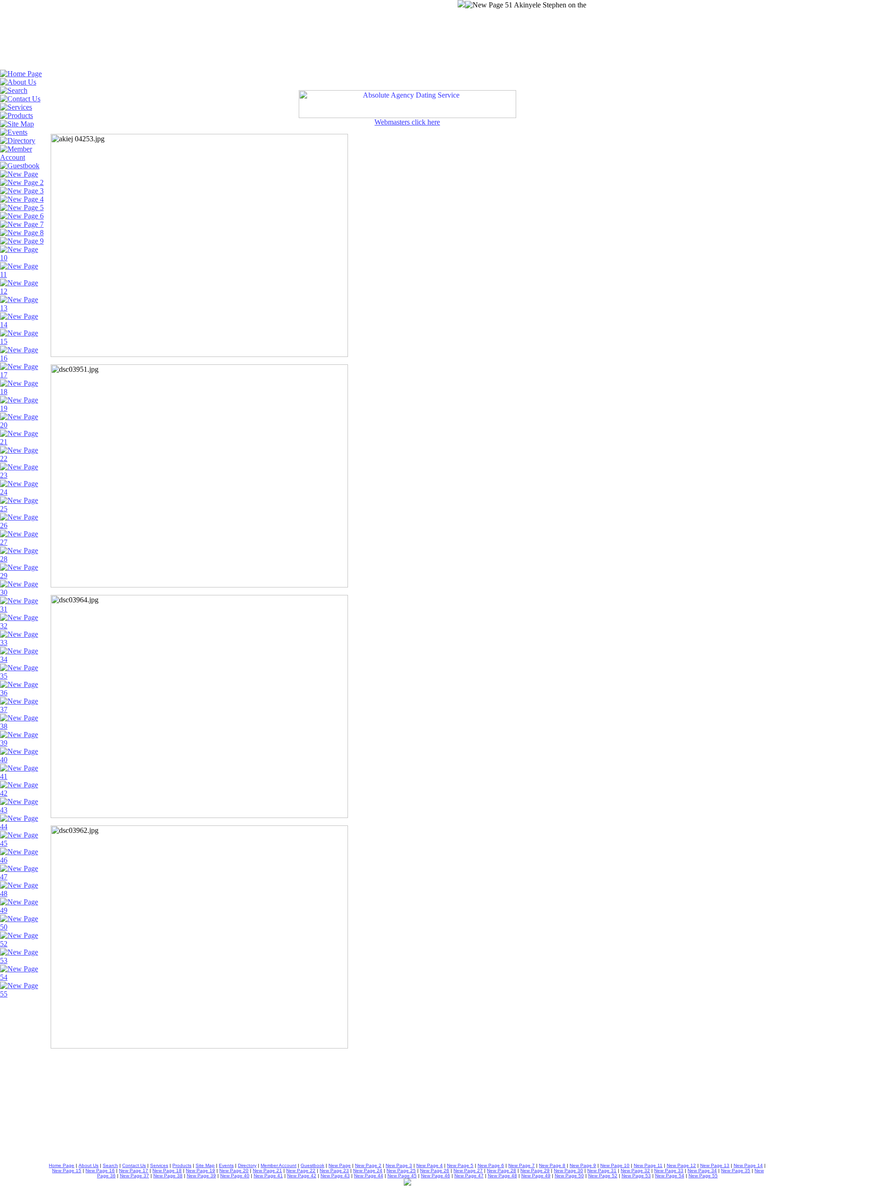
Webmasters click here (407, 122)
